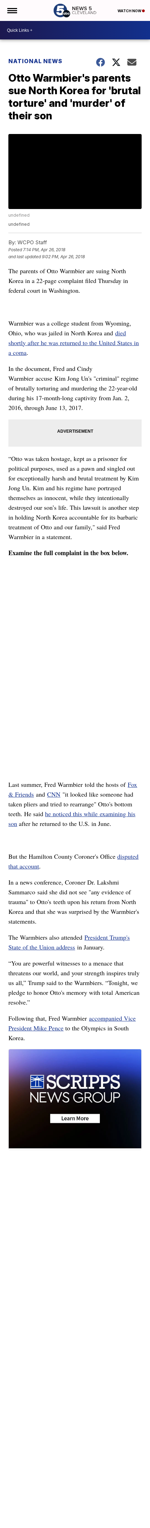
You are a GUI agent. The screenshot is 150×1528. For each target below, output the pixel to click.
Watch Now (130, 11)
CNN (53, 794)
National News (35, 61)
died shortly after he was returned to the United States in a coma (73, 343)
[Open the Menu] (11, 10)
